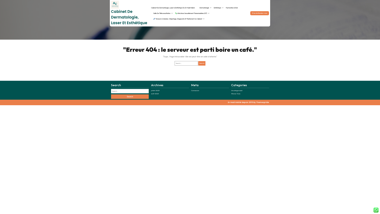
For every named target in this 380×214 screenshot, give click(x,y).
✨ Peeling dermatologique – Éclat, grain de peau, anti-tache (224, 15)
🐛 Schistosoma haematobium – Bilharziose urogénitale (234, 51)
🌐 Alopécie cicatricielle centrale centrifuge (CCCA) (308, 83)
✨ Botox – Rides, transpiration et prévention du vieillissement (272, 39)
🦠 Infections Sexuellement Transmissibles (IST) (191, 13)
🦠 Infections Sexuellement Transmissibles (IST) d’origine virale (185, 26)
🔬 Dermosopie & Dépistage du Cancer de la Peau (163, 25)
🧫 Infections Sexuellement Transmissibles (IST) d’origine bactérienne (185, 37)
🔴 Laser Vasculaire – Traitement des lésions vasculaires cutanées (271, 103)
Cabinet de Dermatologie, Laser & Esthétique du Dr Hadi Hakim (173, 8)
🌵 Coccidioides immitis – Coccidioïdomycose (233, 60)
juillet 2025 (155, 90)
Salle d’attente (158, 19)
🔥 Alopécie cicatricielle (257, 80)
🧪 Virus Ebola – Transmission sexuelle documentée (235, 102)
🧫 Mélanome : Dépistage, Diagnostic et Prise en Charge (163, 65)
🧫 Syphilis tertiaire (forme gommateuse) (307, 133)
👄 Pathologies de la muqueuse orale (207, 59)
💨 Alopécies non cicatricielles (255, 65)
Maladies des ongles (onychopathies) (207, 14)
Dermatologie (204, 8)
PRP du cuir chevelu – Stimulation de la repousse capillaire (258, 55)
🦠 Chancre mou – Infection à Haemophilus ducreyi (235, 40)
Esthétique (217, 8)
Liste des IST (179, 19)
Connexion (195, 90)
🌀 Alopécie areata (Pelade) (308, 75)
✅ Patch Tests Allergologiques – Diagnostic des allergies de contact (209, 23)
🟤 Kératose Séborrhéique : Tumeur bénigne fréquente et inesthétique (163, 34)
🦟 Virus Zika (229, 29)
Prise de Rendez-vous (259, 13)
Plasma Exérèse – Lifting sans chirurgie (273, 61)
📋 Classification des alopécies (256, 73)
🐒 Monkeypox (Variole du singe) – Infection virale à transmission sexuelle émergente (234, 71)
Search (201, 63)
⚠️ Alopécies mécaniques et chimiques (308, 68)
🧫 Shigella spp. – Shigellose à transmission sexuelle (234, 110)
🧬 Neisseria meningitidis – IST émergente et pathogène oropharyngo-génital (235, 119)
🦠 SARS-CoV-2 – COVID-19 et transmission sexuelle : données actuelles (234, 93)
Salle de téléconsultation (161, 13)
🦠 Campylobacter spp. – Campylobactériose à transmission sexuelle (233, 83)
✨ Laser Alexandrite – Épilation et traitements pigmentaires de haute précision (271, 79)
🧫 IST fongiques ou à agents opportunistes (183, 57)
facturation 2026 (232, 8)
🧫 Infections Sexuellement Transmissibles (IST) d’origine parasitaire (185, 47)
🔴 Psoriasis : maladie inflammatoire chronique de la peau (209, 34)
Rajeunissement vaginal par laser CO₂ (272, 69)
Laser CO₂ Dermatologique (272, 46)
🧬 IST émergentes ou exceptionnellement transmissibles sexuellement (184, 66)
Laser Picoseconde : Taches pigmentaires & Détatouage (272, 53)
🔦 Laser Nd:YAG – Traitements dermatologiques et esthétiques (270, 92)
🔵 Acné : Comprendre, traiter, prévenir (207, 43)
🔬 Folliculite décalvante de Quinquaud (308, 97)
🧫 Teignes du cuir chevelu (307, 140)
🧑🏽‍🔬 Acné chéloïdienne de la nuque (308, 126)
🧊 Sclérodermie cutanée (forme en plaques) (307, 118)
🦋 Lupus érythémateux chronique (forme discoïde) (308, 110)
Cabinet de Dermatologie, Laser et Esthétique (129, 17)
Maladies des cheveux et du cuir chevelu (209, 51)
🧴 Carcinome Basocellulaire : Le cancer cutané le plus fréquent (163, 45)
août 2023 (155, 94)
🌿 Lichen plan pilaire (305, 90)
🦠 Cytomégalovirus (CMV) (234, 34)
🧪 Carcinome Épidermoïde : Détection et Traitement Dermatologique (163, 55)
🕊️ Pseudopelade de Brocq (307, 104)
